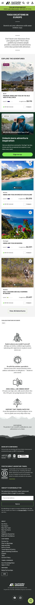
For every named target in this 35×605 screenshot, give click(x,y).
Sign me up (17, 154)
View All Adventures (17, 311)
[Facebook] (14, 597)
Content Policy (6, 557)
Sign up (17, 504)
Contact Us (4, 541)
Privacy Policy (22, 510)
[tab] (14, 88)
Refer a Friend (5, 547)
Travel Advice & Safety (8, 549)
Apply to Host (5, 565)
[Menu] (2, 3)
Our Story (4, 524)
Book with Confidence (8, 536)
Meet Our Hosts (6, 530)
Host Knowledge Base (7, 563)
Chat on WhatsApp (7, 543)
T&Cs (3, 555)
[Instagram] (20, 597)
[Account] (32, 3)
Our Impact (4, 526)
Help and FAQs (5, 545)
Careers (3, 532)
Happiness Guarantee (7, 534)
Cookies (3, 553)
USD (4, 574)
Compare (28, 106)
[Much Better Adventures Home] (13, 2)
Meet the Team (6, 528)
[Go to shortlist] (28, 3)
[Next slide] (30, 76)
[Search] (23, 3)
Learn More (12, 478)
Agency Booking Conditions (9, 551)
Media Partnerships (7, 570)
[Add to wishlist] (30, 65)
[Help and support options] (31, 601)
